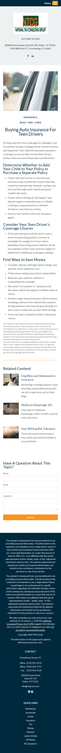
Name (5, 473)
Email (5, 484)
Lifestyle (30, 732)
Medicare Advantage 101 (36, 405)
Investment (30, 712)
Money (30, 728)
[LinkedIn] (32, 691)
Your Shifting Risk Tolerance (38, 428)
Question (7, 496)
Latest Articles (30, 736)
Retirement (30, 708)
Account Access (30, 39)
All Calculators (30, 743)
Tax (30, 724)
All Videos (30, 739)
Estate (30, 716)
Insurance (30, 720)
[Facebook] (29, 691)
